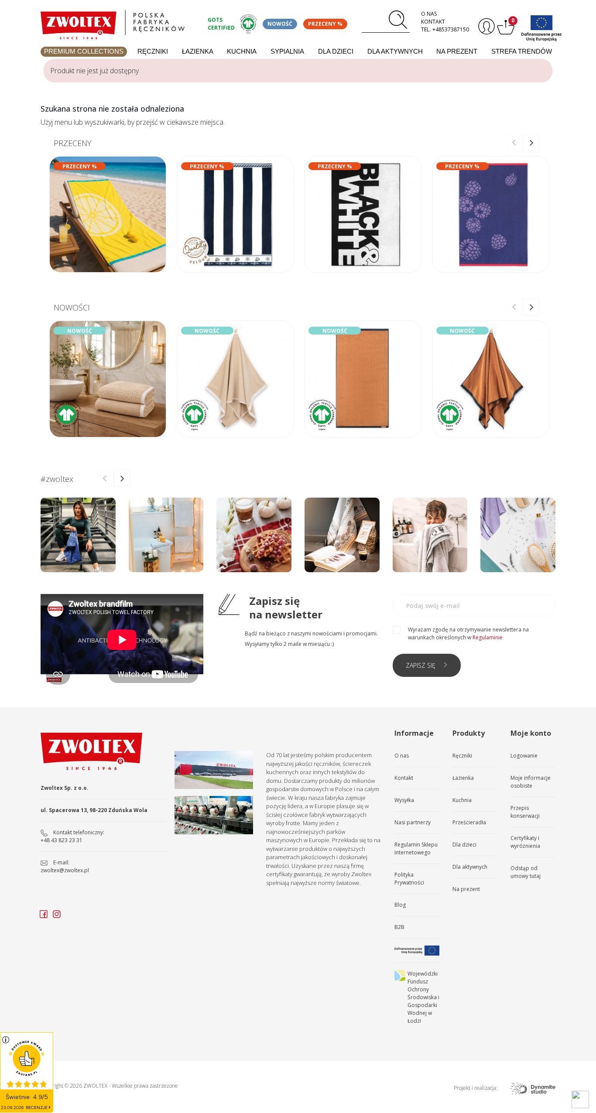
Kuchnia (242, 51)
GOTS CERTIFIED (221, 23)
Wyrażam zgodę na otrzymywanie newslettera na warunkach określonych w (468, 633)
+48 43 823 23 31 (61, 840)
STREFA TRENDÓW (521, 51)
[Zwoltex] (119, 22)
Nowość (279, 23)
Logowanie (524, 755)
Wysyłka (404, 800)
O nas (429, 13)
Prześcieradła (469, 822)
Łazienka (197, 51)
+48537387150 (450, 29)
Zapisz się (420, 665)
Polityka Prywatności (409, 878)
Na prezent (456, 51)
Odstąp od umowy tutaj (525, 872)
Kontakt (433, 21)
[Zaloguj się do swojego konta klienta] (485, 26)
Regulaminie (488, 637)
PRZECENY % (325, 23)
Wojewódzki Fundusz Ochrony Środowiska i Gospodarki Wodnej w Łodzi (423, 997)
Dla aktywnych (395, 51)
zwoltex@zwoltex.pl (65, 870)
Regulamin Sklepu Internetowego (416, 848)
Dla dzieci (335, 51)
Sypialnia (287, 51)
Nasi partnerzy (412, 822)
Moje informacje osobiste (530, 781)
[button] (531, 142)
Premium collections (83, 51)
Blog (400, 904)
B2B (399, 927)
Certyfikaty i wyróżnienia (525, 842)
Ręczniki (152, 51)
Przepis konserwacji (525, 811)
